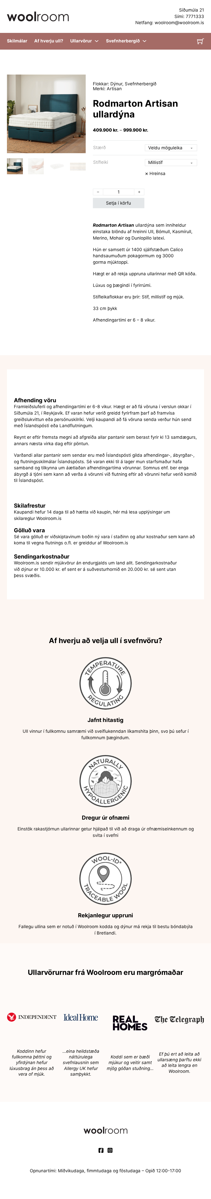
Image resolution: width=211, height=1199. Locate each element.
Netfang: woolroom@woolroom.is (169, 22)
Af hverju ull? (48, 40)
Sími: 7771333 (189, 16)
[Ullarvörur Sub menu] (96, 41)
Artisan (114, 88)
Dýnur (116, 83)
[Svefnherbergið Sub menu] (144, 41)
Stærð (99, 147)
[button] (79, 81)
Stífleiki (100, 162)
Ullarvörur (81, 40)
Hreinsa (157, 173)
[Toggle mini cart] (200, 41)
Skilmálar (17, 40)
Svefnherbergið (123, 40)
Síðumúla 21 (191, 10)
